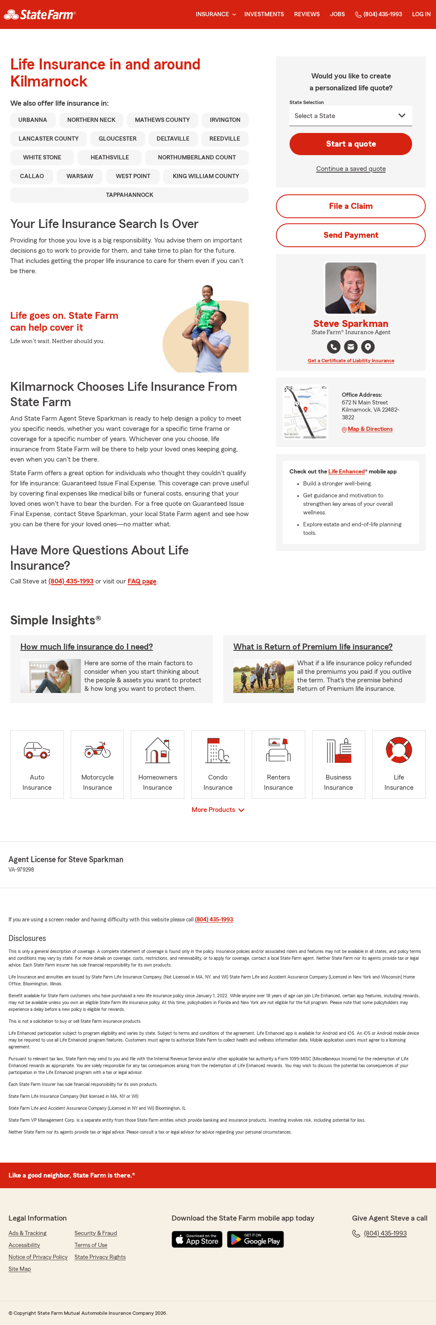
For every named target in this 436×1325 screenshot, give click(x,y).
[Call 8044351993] (334, 347)
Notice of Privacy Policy (38, 1257)
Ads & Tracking (27, 1233)
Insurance (212, 14)
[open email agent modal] (351, 348)
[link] (40, 14)
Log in (421, 14)
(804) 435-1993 (383, 14)
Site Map (20, 1269)
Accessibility (24, 1245)
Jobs (337, 14)
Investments (264, 14)
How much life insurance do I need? (86, 647)
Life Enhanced (346, 472)
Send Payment (351, 235)
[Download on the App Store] (197, 1239)
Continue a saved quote (351, 168)
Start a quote (351, 144)
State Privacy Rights (100, 1257)
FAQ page (142, 581)
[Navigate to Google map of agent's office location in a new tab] (368, 347)
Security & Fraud (96, 1233)
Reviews (307, 14)
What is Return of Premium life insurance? (313, 647)
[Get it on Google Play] (255, 1239)
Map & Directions (370, 429)
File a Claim (351, 206)
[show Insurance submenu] (232, 15)
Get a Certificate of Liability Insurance (351, 360)
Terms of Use (91, 1245)
